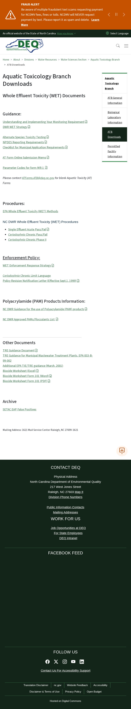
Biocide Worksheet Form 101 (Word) (26, 376)
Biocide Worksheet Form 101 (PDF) (25, 381)
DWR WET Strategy (15, 127)
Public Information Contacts (65, 507)
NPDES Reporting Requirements (23, 142)
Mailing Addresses (65, 512)
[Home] (24, 41)
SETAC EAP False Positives (19, 409)
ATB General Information (115, 100)
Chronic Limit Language (27, 276)
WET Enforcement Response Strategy (27, 265)
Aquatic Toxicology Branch (105, 60)
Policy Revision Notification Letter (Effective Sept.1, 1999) (39, 281)
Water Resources (47, 60)
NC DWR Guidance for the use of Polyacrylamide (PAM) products (43, 309)
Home (6, 60)
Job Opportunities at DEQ (68, 528)
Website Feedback (77, 685)
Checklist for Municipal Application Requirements (34, 147)
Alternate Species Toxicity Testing (24, 137)
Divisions (29, 60)
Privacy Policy (73, 691)
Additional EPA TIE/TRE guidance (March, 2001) (33, 366)
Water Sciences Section (73, 60)
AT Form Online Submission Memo (24, 157)
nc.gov (57, 685)
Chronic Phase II (27, 240)
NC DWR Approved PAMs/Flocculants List (29, 319)
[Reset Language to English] (107, 33)
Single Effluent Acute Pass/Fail (27, 229)
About (16, 60)
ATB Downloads (114, 134)
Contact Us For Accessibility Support (65, 670)
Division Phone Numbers (65, 497)
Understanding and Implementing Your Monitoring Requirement (43, 122)
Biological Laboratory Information (115, 117)
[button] (116, 46)
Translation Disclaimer (36, 685)
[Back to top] (122, 451)
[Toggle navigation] (126, 46)
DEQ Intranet (68, 538)
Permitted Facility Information (115, 151)
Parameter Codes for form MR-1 (24, 168)
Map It (79, 492)
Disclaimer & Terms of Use (45, 691)
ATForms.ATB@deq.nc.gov (38, 178)
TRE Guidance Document (19, 350)
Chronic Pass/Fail (27, 234)
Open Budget (94, 691)
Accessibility (100, 685)
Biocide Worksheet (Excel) (19, 371)
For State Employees (68, 533)
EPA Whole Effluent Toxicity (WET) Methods (30, 211)
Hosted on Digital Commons (65, 700)
